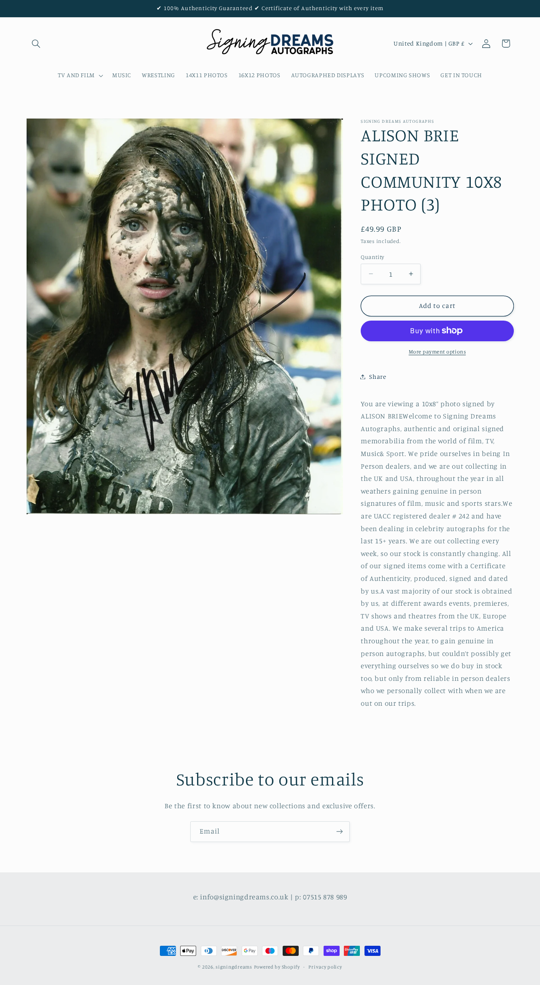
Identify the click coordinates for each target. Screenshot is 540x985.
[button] (36, 43)
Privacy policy (325, 967)
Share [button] (377, 376)
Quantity (372, 256)
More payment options (437, 351)
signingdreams (234, 967)
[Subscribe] (339, 831)
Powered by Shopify (277, 967)
